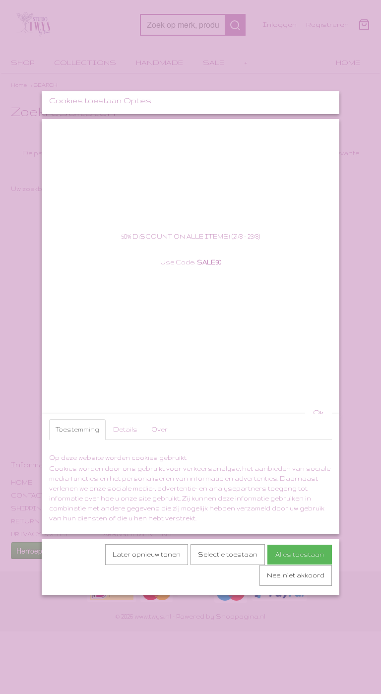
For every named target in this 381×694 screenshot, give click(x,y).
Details (125, 429)
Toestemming (77, 429)
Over (159, 429)
